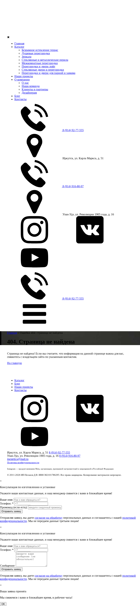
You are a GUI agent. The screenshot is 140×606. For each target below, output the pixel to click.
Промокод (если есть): (13, 507)
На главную (14, 363)
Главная (19, 43)
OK (3, 604)
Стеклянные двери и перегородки (43, 69)
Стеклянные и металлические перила (45, 59)
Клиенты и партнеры (35, 89)
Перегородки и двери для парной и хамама (48, 73)
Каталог (19, 46)
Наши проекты (23, 76)
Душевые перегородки (36, 53)
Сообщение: (7, 565)
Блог (17, 95)
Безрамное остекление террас (40, 50)
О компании (22, 79)
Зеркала (26, 56)
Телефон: (6, 503)
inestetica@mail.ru (17, 459)
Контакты (20, 99)
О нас (25, 82)
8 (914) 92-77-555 (73, 130)
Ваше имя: (6, 499)
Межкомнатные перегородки (40, 63)
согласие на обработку (49, 517)
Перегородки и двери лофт (38, 66)
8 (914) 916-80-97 (73, 186)
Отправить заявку (11, 511)
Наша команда (31, 86)
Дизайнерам (29, 92)
